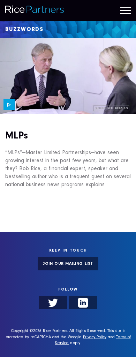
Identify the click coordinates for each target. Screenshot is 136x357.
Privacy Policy (94, 337)
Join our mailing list (68, 264)
